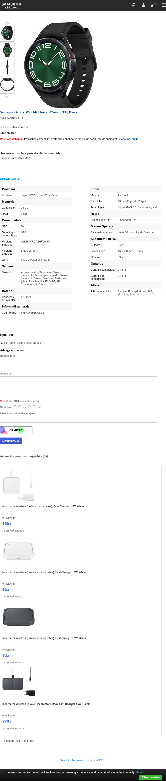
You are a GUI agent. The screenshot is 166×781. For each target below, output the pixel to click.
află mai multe (130, 139)
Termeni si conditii (82, 760)
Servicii (64, 760)
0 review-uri (20, 127)
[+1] (151, 127)
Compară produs (14, 531)
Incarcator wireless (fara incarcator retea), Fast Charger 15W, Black (44, 638)
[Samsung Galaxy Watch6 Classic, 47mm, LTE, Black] (7, 39)
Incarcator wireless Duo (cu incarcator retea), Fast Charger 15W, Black (46, 704)
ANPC (100, 760)
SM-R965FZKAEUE (27, 741)
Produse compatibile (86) (15, 158)
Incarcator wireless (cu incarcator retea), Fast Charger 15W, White (43, 506)
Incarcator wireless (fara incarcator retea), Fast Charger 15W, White (44, 572)
